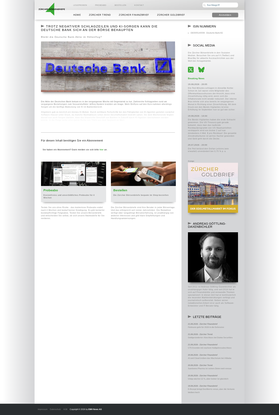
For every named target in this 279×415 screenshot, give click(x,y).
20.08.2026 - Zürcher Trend (200, 365)
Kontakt (139, 5)
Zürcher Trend (100, 15)
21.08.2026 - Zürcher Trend (200, 334)
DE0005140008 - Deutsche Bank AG (207, 33)
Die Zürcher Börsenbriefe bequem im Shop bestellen (141, 195)
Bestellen (120, 5)
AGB (65, 409)
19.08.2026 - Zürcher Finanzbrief (202, 386)
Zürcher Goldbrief (171, 15)
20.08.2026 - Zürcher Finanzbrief (202, 355)
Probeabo (101, 5)
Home (77, 15)
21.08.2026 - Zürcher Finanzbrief (202, 324)
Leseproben (80, 5)
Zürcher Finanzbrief (134, 15)
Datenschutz (55, 409)
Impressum (42, 409)
